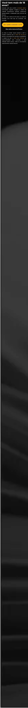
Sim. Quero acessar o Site (12, 24)
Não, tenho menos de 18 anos (14, 29)
